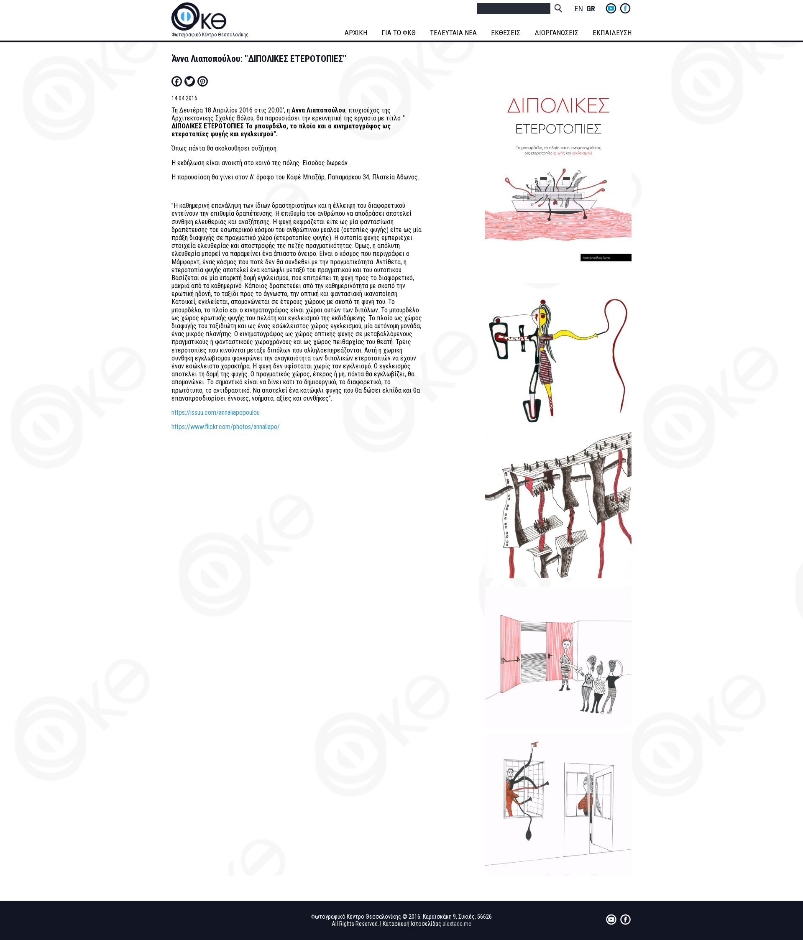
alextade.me (456, 923)
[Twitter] (189, 81)
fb (625, 8)
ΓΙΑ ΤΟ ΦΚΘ (398, 32)
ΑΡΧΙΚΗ (356, 32)
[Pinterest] (202, 81)
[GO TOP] (770, 887)
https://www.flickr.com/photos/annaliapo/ (225, 427)
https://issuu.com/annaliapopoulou (215, 412)
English (579, 9)
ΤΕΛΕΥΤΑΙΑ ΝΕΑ (453, 32)
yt (611, 8)
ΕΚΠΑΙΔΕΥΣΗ (612, 32)
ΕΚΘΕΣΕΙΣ (505, 32)
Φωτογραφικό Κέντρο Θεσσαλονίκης (209, 35)
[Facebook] (176, 81)
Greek (590, 9)
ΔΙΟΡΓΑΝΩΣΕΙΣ (556, 32)
